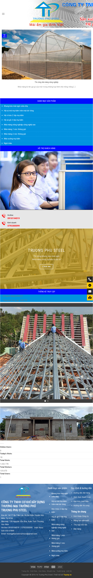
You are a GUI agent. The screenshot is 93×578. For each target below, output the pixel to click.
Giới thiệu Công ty (81, 516)
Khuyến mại (51, 571)
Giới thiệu (33, 571)
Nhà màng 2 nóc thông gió (15, 134)
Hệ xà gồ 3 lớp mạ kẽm (13, 120)
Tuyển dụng (61, 571)
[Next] (88, 353)
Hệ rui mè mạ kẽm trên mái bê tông (19, 111)
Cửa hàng (42, 571)
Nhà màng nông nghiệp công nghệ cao (19, 125)
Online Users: (6, 447)
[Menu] (3, 14)
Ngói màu (8, 143)
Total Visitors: (6, 467)
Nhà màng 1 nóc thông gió (15, 129)
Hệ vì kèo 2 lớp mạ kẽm (14, 115)
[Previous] (5, 353)
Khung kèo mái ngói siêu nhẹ (16, 106)
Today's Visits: (6, 454)
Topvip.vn (67, 575)
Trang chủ (25, 571)
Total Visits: (5, 460)
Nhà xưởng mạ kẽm (12, 139)
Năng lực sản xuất (81, 520)
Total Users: (5, 474)
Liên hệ (69, 571)
